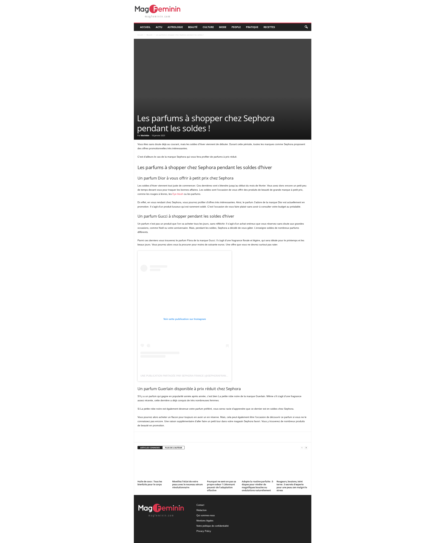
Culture (208, 27)
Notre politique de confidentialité (212, 526)
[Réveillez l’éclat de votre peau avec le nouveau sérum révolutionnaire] (188, 466)
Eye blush (177, 194)
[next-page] (306, 448)
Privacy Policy (203, 531)
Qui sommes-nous (205, 515)
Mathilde (145, 135)
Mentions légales (204, 520)
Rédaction (201, 510)
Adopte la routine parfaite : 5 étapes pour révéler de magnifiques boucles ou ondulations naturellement (257, 486)
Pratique (252, 27)
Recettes (269, 27)
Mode (222, 27)
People (236, 27)
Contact (200, 505)
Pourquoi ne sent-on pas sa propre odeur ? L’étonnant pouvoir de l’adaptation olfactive (221, 486)
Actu (159, 27)
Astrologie (175, 27)
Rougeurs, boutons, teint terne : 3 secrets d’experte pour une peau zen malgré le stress (292, 486)
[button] (306, 27)
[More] (220, 437)
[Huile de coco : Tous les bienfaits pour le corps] (153, 466)
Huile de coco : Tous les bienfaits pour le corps (149, 483)
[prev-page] (302, 448)
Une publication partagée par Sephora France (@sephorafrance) (185, 375)
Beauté (192, 27)
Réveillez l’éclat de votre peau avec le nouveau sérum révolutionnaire (187, 484)
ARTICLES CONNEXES (150, 447)
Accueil (145, 27)
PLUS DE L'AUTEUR (173, 447)
